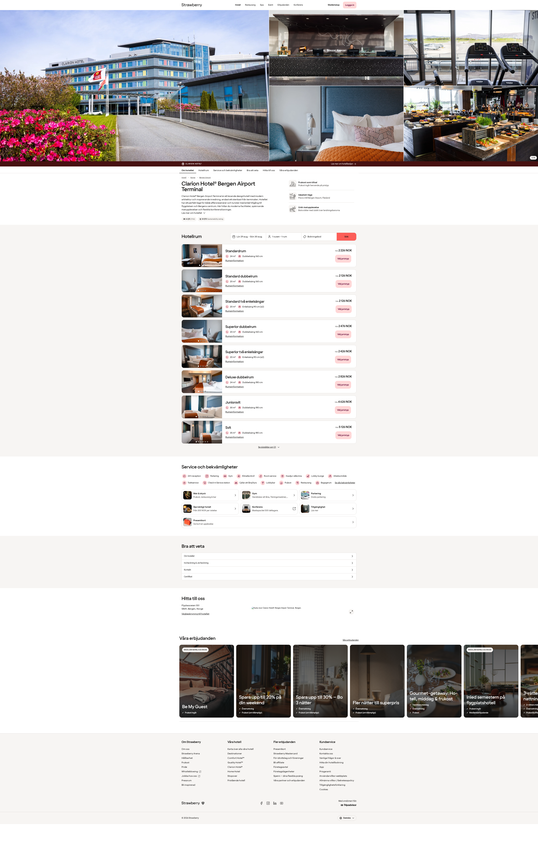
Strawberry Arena (191, 753)
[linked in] (275, 803)
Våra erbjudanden (288, 170)
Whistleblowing (190, 771)
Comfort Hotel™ (236, 758)
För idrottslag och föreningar (288, 758)
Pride (184, 767)
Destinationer (235, 753)
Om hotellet (188, 170)
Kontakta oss (326, 753)
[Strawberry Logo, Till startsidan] (192, 5)
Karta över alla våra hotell (241, 749)
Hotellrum (203, 170)
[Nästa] (218, 255)
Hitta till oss (269, 170)
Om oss (185, 749)
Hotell (184, 178)
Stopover (232, 776)
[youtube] (281, 803)
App (321, 767)
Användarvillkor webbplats (333, 776)
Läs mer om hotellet (192, 213)
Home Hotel (234, 771)
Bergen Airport (205, 178)
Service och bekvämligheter (227, 170)
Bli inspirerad (188, 785)
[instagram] (268, 803)
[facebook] (261, 803)
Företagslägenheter (283, 771)
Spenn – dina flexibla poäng (288, 776)
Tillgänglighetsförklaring (332, 785)
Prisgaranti (325, 771)
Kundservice (325, 749)
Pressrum (187, 780)
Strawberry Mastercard (285, 753)
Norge (192, 178)
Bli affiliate (278, 762)
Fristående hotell (236, 780)
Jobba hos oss (189, 776)
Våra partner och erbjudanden (289, 780)
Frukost (185, 762)
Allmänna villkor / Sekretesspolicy (336, 780)
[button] (202, 255)
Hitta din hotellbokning (331, 762)
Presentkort (279, 749)
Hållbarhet (187, 758)
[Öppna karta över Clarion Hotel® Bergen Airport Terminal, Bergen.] (351, 612)
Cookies (323, 789)
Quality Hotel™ (235, 762)
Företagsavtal (280, 767)
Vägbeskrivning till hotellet (195, 613)
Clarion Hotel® (235, 767)
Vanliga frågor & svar (330, 758)
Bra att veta (252, 170)
